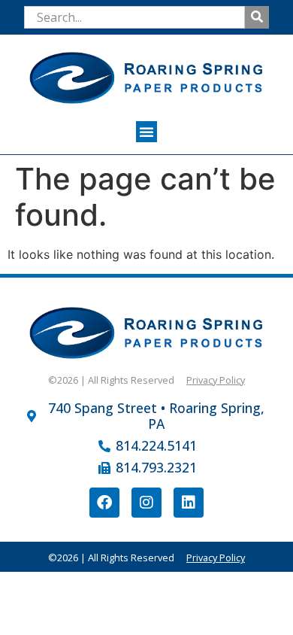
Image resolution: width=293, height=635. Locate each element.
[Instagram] (146, 503)
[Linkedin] (189, 503)
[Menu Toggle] (146, 131)
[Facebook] (104, 503)
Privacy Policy (215, 380)
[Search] (257, 17)
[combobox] (134, 17)
